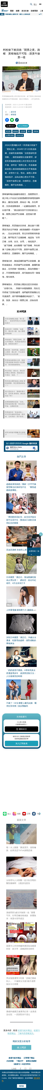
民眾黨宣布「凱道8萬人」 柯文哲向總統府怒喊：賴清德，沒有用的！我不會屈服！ (15, 414)
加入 (9, 814)
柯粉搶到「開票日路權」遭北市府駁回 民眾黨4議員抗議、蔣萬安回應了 (15, 341)
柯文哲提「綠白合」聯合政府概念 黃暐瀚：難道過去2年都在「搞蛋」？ (15, 373)
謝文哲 (13, 112)
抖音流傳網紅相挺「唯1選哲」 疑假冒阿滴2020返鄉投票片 (15, 321)
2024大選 (19, 135)
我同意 (21, 1086)
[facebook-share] (7, 120)
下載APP (19, 1061)
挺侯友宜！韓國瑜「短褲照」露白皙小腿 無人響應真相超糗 (15, 331)
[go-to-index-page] (17, 63)
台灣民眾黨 (10, 135)
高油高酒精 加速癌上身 (16, 549)
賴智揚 (13, 114)
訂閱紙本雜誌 (4, 4)
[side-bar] (40, 4)
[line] (14, 1069)
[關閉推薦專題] (41, 534)
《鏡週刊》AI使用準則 (21, 1064)
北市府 (23, 131)
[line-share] (12, 120)
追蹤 (19, 813)
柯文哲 (8, 131)
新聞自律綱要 (31, 1061)
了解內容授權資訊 (25, 1033)
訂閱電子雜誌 (29, 1058)
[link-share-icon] (17, 120)
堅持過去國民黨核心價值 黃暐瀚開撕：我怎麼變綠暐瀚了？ (15, 383)
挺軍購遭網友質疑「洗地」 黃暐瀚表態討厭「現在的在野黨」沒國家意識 (15, 404)
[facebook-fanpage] (20, 1069)
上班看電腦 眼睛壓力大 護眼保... (20, 610)
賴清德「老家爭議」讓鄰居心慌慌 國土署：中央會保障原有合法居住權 (15, 352)
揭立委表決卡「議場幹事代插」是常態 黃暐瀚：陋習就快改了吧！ (15, 393)
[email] (30, 1069)
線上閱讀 (21, 1047)
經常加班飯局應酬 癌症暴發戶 (15, 433)
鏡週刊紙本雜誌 (25, 1030)
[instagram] (25, 1069)
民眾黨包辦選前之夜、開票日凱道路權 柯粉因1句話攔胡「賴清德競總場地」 (15, 362)
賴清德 (15, 131)
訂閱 (28, 813)
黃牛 (29, 131)
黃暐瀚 (36, 131)
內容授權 (10, 1061)
